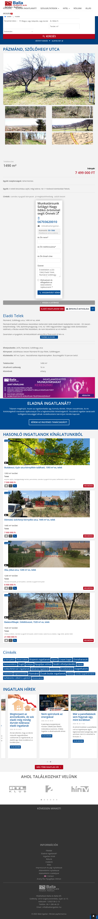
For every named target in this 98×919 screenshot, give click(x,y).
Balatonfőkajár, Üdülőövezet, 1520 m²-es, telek (27, 622)
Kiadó (17, 16)
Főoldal (7, 8)
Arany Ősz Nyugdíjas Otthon (49, 879)
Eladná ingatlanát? (26, 8)
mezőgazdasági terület (21, 479)
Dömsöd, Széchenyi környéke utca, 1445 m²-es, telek (29, 519)
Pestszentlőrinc (10, 664)
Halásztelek (8, 674)
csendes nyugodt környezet (22, 196)
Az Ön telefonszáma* (47, 247)
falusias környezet (10, 582)
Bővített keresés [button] (41, 41)
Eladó (9, 16)
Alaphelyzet (56, 41)
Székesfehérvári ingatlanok (16, 668)
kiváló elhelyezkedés (64, 664)
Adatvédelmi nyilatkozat (49, 870)
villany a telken (9, 634)
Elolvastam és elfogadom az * (46, 284)
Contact (50, 876)
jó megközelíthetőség (44, 196)
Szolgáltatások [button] (49, 8)
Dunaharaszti (81, 659)
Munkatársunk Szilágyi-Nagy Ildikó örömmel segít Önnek (49, 208)
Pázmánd (34, 673)
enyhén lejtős (8, 479)
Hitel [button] (66, 8)
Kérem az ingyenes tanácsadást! (49, 422)
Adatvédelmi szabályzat (49, 873)
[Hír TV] (80, 789)
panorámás (33, 479)
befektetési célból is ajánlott (66, 479)
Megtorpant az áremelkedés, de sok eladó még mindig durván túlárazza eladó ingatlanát (17, 719)
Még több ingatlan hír (47, 767)
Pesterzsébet (22, 659)
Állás (88, 8)
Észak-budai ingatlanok (53, 673)
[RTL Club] (17, 789)
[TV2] (49, 789)
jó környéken (21, 582)
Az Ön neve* (43, 237)
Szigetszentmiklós (20, 674)
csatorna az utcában (50, 634)
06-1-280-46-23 (52, 904)
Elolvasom (10, 747)
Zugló (21, 664)
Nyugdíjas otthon (43, 664)
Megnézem (88, 486)
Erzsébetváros (67, 669)
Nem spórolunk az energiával (47, 715)
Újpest (54, 659)
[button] (93, 916)
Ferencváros (38, 678)
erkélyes (29, 664)
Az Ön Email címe (45, 256)
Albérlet (80, 664)
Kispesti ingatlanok (39, 659)
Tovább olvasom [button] (48, 337)
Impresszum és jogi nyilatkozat (49, 867)
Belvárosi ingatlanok (40, 669)
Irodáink (8, 13)
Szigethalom (81, 668)
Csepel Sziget (65, 659)
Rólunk (78, 8)
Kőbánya (70, 674)
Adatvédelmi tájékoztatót (45, 286)
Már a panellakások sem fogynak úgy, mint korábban (79, 717)
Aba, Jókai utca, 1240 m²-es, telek (20, 569)
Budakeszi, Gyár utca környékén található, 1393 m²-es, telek (33, 467)
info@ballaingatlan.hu (51, 907)
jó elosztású (55, 669)
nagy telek (60, 634)
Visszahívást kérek (50, 292)
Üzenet (41, 265)
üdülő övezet (59, 196)
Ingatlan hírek (19, 689)
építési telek (69, 634)
